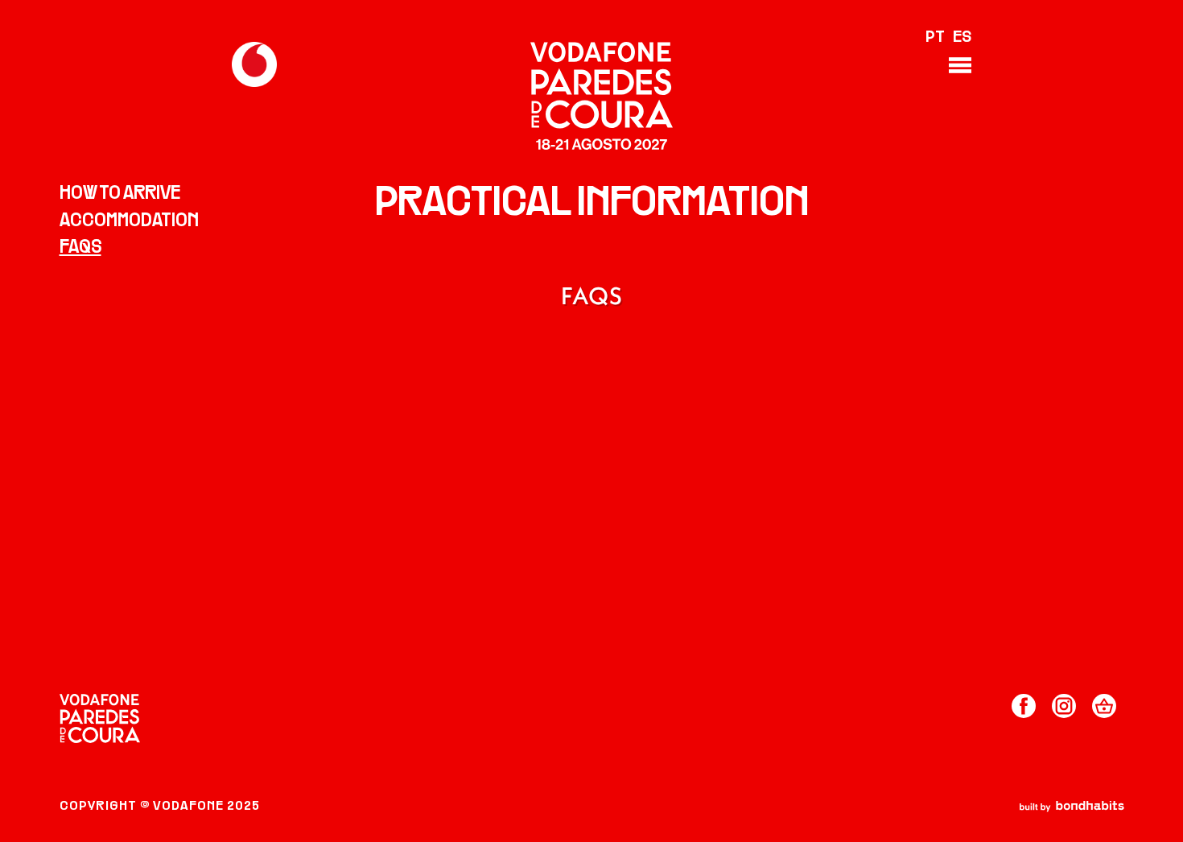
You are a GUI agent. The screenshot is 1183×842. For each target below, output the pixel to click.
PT (935, 38)
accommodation (129, 221)
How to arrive (120, 194)
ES (962, 38)
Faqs (80, 248)
